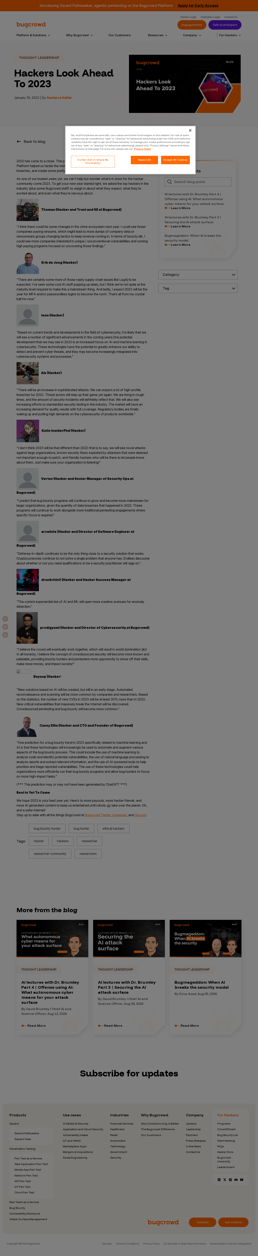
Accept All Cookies (175, 159)
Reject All (144, 159)
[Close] (190, 130)
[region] (130, 150)
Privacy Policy (142, 149)
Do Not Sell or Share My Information (92, 161)
